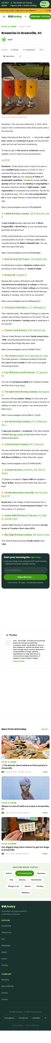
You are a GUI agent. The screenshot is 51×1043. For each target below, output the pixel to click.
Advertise (5, 980)
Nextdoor (10, 56)
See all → (45, 729)
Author (9, 873)
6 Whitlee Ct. (21, 275)
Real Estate (36, 880)
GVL (15, 16)
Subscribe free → (25, 577)
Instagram (9, 1018)
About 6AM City (7, 986)
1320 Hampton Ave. (38, 259)
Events (28, 886)
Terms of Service (32, 1025)
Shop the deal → (19, 661)
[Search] (25, 16)
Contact (4, 999)
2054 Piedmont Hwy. (37, 330)
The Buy (39, 886)
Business (41, 873)
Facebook (30, 50)
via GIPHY (5, 160)
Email (15, 50)
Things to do (13, 886)
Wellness (26, 892)
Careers (4, 993)
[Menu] (4, 16)
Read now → (44, 4)
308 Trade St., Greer (41, 534)
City (11, 880)
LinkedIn (36, 1018)
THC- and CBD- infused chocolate (28, 641)
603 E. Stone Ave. (36, 444)
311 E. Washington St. (36, 307)
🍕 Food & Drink (25, 873)
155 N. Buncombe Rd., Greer (36, 356)
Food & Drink (9, 26)
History (22, 880)
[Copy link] (20, 56)
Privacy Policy (17, 1025)
